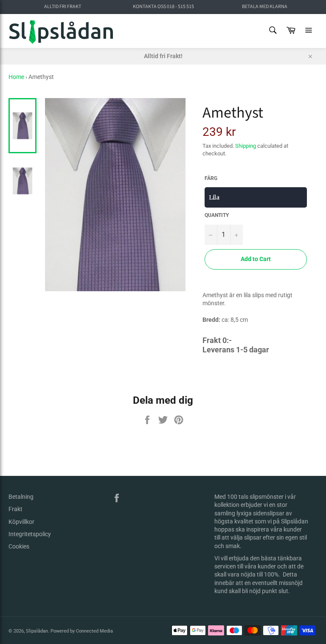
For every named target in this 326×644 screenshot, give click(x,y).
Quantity (217, 215)
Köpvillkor (21, 521)
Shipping (245, 146)
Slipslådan (37, 631)
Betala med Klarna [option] (264, 6)
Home (16, 76)
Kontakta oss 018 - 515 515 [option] (163, 6)
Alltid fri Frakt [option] (62, 6)
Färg (211, 178)
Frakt (15, 509)
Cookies (18, 546)
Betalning (21, 496)
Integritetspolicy (29, 534)
